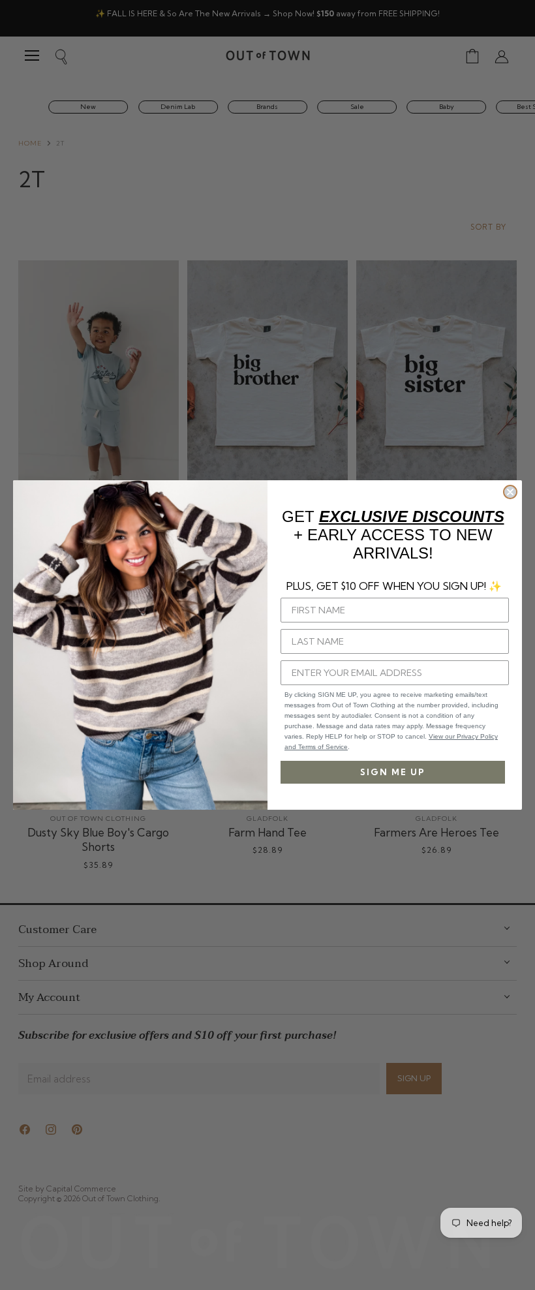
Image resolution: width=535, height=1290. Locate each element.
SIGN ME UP (392, 772)
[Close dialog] (510, 492)
